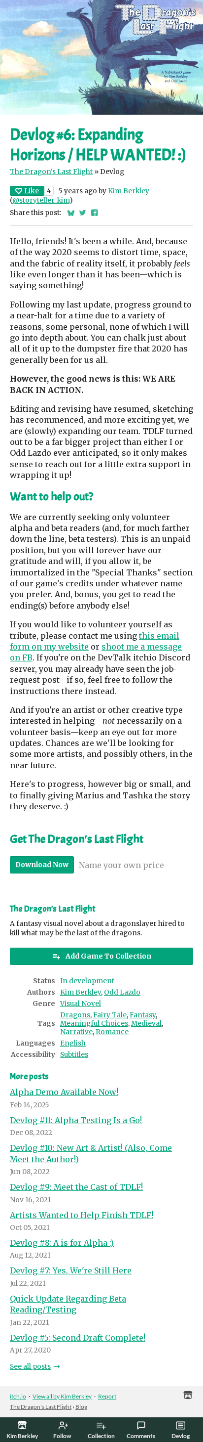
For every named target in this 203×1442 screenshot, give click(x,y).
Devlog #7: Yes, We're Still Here (71, 1270)
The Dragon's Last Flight (51, 172)
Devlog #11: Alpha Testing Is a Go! (76, 1120)
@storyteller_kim (40, 200)
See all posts (30, 1366)
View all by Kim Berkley (62, 1396)
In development (87, 981)
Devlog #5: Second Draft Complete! (77, 1338)
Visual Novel (80, 1004)
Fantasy (143, 1015)
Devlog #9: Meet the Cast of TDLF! (76, 1187)
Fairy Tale (110, 1015)
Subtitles (74, 1054)
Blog (81, 1406)
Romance (112, 1032)
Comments (141, 1436)
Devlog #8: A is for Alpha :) (62, 1243)
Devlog (180, 1436)
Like (31, 190)
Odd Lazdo (122, 992)
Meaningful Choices (94, 1023)
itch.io (18, 1396)
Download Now (41, 864)
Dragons (75, 1015)
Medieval (146, 1023)
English (73, 1043)
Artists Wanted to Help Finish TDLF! (81, 1215)
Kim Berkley (128, 191)
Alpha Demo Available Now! (64, 1092)
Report (107, 1396)
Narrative (76, 1032)
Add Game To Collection (108, 956)
